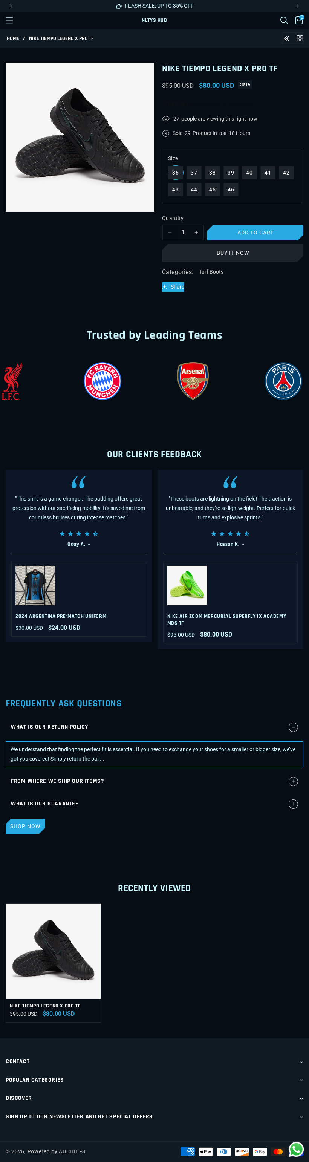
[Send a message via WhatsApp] (296, 1149)
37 (194, 173)
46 (231, 190)
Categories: (177, 272)
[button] (297, 6)
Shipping (175, 103)
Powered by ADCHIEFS (57, 1151)
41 (268, 173)
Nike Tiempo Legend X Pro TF (45, 1006)
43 (175, 190)
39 (231, 173)
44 (194, 190)
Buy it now (233, 253)
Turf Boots (211, 272)
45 (212, 190)
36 (175, 173)
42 (286, 173)
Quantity (173, 218)
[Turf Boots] (300, 37)
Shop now (25, 826)
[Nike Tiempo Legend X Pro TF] (286, 37)
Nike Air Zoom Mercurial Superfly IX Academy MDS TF (226, 619)
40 (249, 173)
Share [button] (177, 287)
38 (212, 173)
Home (13, 38)
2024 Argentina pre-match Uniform (60, 616)
